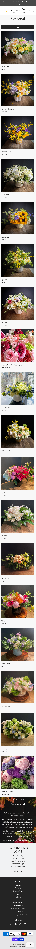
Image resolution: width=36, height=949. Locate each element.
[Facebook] (11, 924)
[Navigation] (2, 10)
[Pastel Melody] (18, 431)
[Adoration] (18, 303)
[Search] (29, 10)
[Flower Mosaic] (18, 132)
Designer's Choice (7, 791)
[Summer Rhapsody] (18, 90)
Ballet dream (6, 706)
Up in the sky (6, 408)
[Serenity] (18, 729)
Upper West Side (18, 856)
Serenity (4, 749)
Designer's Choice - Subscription (12, 365)
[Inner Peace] (18, 175)
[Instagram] (16, 924)
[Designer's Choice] (18, 772)
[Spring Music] (18, 260)
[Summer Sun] (18, 218)
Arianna (4, 536)
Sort (18, 27)
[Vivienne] (18, 601)
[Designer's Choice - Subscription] (18, 345)
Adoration (5, 322)
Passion (4, 493)
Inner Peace (5, 194)
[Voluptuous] (18, 559)
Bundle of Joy (6, 664)
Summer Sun (6, 237)
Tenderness (5, 66)
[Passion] (18, 473)
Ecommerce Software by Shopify (18, 946)
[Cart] (33, 10)
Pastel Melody (6, 450)
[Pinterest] (20, 924)
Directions (18, 871)
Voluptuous (5, 578)
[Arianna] (18, 516)
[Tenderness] (18, 47)
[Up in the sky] (18, 388)
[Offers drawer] (6, 10)
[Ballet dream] (18, 687)
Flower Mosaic (6, 152)
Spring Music (6, 280)
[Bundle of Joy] (18, 644)
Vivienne (4, 621)
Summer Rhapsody (8, 109)
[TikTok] (25, 924)
